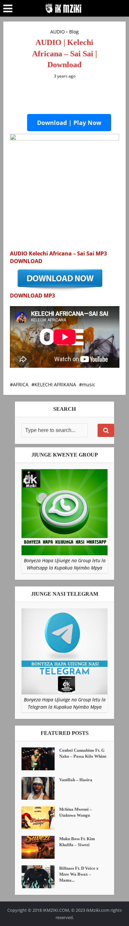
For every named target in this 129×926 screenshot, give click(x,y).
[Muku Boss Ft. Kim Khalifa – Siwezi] (40, 847)
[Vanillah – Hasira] (40, 788)
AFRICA (20, 384)
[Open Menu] (7, 8)
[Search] (106, 430)
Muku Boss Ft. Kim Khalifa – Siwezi (77, 841)
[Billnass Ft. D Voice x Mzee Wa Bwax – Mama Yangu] (40, 876)
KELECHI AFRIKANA (55, 384)
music (88, 384)
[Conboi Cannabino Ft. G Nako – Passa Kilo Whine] (40, 758)
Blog (74, 31)
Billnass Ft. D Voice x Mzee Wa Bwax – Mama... (79, 874)
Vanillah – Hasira (75, 779)
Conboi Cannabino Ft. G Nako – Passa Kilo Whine (83, 753)
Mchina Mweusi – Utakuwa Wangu (75, 812)
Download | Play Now (69, 123)
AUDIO (57, 31)
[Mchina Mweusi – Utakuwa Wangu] (40, 817)
